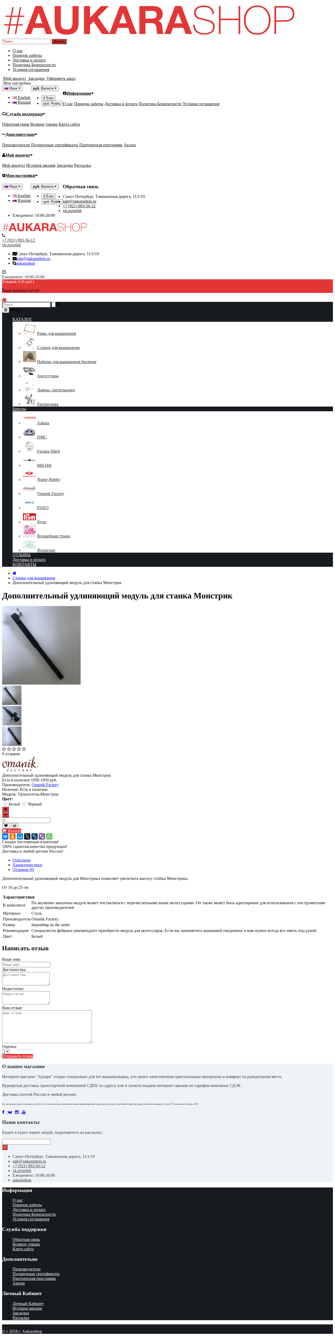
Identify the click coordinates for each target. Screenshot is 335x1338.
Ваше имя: (11, 959)
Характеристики (27, 865)
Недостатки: (13, 988)
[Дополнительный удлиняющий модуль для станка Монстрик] (11, 703)
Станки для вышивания (58, 347)
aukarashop (25, 263)
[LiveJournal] (34, 836)
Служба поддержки (24, 114)
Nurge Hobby (48, 479)
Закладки (65, 165)
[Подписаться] (5, 1147)
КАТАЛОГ (22, 319)
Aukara (43, 423)
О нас (18, 50)
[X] (27, 836)
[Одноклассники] (12, 836)
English (23, 97)
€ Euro (48, 98)
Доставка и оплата (29, 60)
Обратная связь (15, 124)
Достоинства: (14, 969)
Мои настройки (20, 175)
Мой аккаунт (17, 155)
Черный (35, 804)
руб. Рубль (52, 104)
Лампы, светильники (56, 390)
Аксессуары (48, 376)
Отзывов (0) (23, 869)
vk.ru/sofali (72, 210)
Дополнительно (20, 134)
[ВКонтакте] (5, 836)
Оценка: (9, 1046)
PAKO (43, 508)
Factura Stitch (48, 451)
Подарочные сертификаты (54, 145)
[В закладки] (6, 826)
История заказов (40, 165)
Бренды (19, 409)
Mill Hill (44, 465)
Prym (41, 522)
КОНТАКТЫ (24, 564)
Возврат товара (44, 124)
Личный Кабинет (28, 1303)
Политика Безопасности (34, 65)
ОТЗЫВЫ (22, 555)
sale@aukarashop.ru (79, 201)
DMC (42, 437)
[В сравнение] (14, 826)
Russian (24, 102)
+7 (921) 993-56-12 (79, 206)
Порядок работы (27, 55)
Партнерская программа (100, 145)
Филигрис (46, 550)
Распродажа (47, 404)
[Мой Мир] (20, 836)
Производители (16, 145)
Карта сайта (69, 124)
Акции (130, 145)
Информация (78, 93)
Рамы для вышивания (56, 333)
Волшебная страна (53, 536)
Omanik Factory (50, 493)
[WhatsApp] (49, 836)
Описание (22, 860)
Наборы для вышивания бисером (66, 361)
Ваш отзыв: (12, 1008)
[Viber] (42, 836)
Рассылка (82, 165)
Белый (15, 804)
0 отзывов (11, 754)
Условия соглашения (31, 69)
